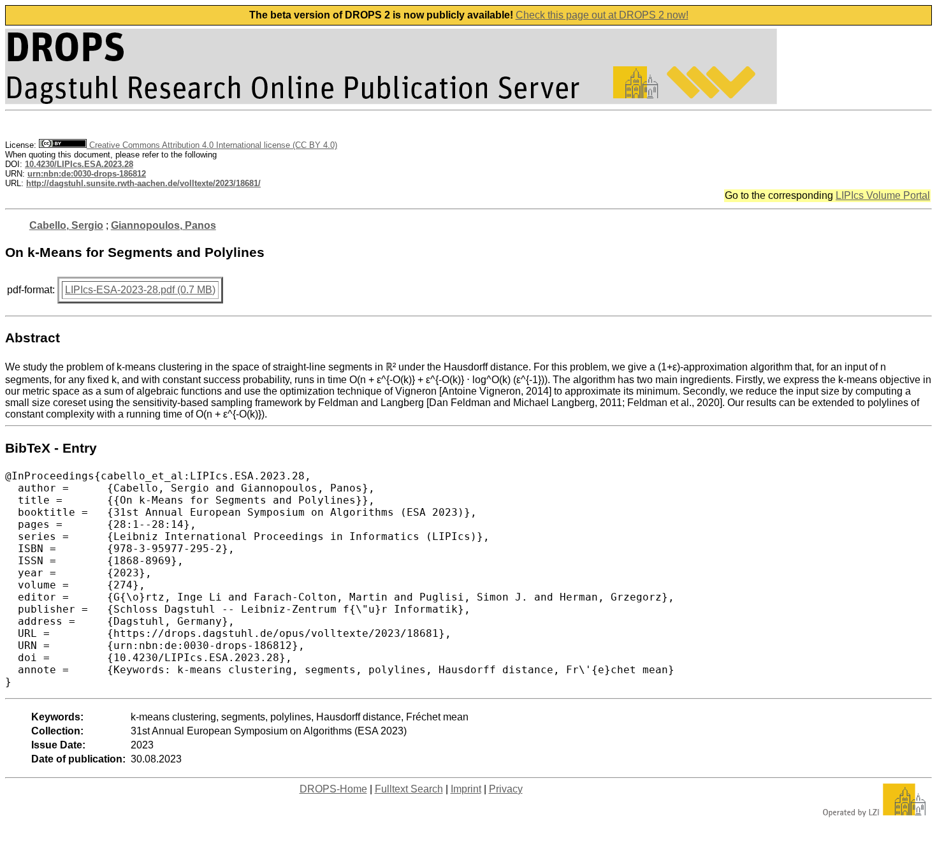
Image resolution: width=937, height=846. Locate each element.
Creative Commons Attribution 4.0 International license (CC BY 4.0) (212, 145)
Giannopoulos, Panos (163, 225)
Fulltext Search (409, 789)
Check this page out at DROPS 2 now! (602, 15)
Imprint (466, 789)
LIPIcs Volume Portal (883, 195)
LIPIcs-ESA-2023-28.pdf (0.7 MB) (140, 289)
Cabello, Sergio (66, 225)
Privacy (506, 789)
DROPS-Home (333, 789)
